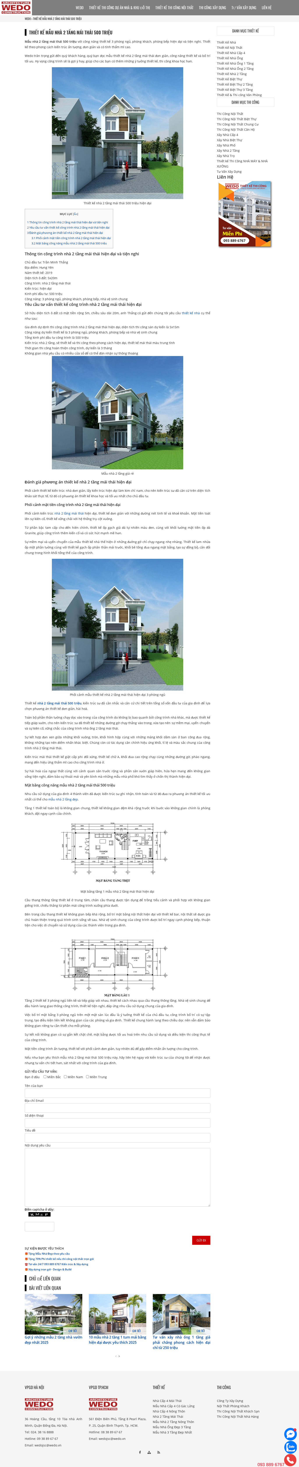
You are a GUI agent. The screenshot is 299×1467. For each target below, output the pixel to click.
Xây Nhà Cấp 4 (227, 135)
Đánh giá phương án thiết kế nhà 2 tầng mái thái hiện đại (65, 233)
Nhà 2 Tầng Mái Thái (168, 1416)
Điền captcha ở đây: (39, 1209)
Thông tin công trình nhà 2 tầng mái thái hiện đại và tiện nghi (67, 222)
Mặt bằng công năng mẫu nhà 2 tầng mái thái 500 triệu (69, 243)
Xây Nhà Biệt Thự (229, 140)
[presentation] (115, 1356)
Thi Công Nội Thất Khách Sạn (238, 1411)
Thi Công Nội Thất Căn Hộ (236, 129)
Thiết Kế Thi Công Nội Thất (174, 7)
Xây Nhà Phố (226, 145)
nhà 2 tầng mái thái (69, 513)
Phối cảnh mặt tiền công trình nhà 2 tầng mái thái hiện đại (71, 238)
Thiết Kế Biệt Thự (229, 79)
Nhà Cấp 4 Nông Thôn (169, 1411)
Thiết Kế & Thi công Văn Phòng (239, 95)
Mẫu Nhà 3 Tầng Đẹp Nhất (172, 1432)
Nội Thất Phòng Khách (233, 1406)
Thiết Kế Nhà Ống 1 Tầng (235, 63)
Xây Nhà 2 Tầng (228, 150)
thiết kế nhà (191, 313)
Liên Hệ (267, 7)
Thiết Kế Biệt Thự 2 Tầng (235, 84)
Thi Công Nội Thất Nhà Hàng (238, 1416)
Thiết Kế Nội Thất (229, 48)
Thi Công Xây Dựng (212, 7)
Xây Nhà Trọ (226, 156)
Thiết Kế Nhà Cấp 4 (231, 53)
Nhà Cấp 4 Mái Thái (167, 1401)
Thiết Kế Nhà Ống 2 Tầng (235, 69)
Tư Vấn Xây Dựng (244, 7)
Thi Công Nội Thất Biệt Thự (236, 119)
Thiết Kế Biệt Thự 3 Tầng (235, 90)
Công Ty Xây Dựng (230, 1401)
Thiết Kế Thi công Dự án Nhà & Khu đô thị (119, 7)
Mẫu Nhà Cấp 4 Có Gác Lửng (174, 1406)
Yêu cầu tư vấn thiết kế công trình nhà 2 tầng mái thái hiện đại (68, 227)
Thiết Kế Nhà (226, 42)
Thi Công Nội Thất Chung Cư (238, 124)
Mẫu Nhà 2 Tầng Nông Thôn (173, 1422)
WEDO (28, 18)
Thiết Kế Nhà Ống (230, 58)
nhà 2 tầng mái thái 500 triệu (59, 703)
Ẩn (75, 214)
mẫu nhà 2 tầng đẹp (63, 799)
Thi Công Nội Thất (230, 114)
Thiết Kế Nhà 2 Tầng (232, 74)
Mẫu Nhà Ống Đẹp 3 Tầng (172, 1427)
